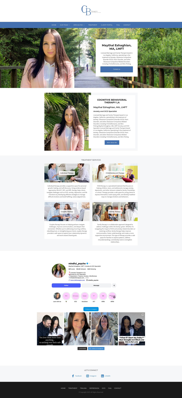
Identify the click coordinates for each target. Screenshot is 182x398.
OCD (103, 388)
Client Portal (107, 25)
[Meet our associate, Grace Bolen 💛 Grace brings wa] (104, 328)
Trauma (83, 388)
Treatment (92, 25)
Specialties (78, 25)
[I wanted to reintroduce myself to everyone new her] (77, 328)
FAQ (118, 25)
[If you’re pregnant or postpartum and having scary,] (132, 328)
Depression (94, 388)
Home (54, 25)
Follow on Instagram (91, 309)
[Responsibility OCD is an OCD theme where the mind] (50, 328)
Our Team (64, 25)
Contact (126, 25)
